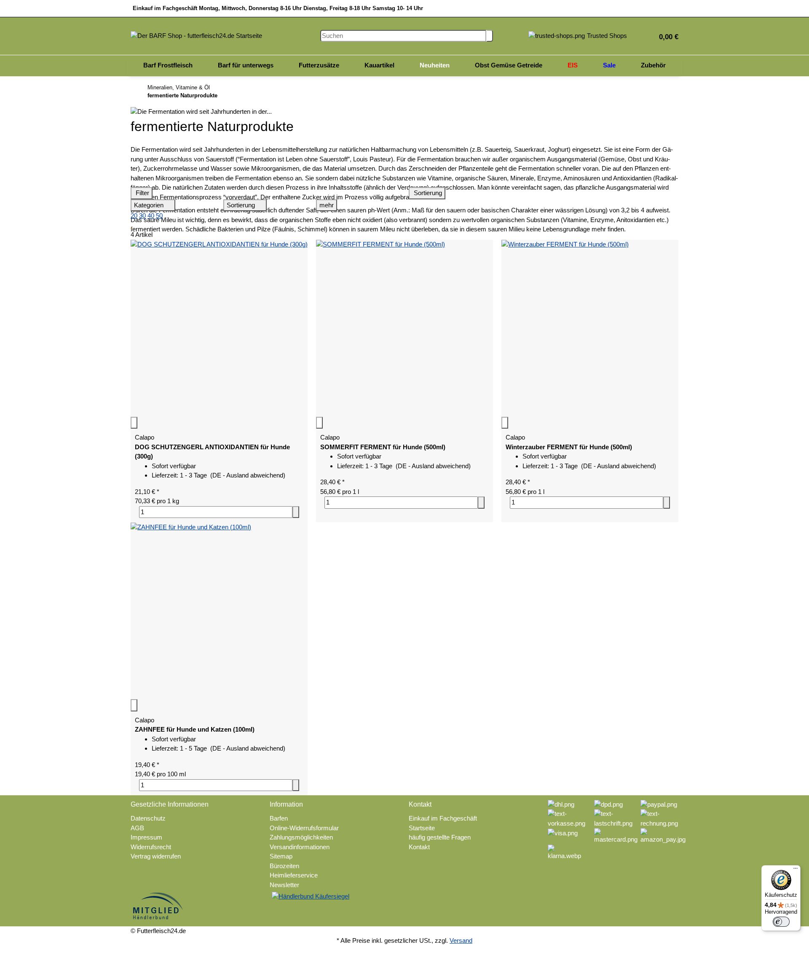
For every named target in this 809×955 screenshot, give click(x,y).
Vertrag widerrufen (156, 856)
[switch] (781, 922)
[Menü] (795, 870)
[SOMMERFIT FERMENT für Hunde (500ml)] (404, 328)
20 (134, 215)
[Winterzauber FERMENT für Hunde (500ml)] (589, 328)
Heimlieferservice (294, 875)
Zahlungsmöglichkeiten (301, 837)
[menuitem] (168, 65)
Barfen (279, 818)
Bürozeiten (284, 865)
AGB (137, 828)
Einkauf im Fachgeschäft (443, 818)
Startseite (422, 828)
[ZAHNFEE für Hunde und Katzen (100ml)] (219, 610)
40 (150, 215)
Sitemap (281, 856)
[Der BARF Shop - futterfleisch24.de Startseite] (196, 35)
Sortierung (427, 192)
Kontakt (419, 846)
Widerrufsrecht (151, 846)
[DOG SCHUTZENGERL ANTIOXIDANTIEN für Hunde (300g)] (219, 328)
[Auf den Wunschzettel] (134, 423)
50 (159, 215)
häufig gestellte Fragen (440, 837)
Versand (461, 940)
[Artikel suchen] (489, 36)
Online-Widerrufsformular (304, 828)
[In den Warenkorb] (295, 512)
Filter (141, 192)
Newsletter (284, 884)
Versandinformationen (299, 846)
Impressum (146, 837)
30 (142, 215)
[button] (665, 36)
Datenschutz (148, 818)
